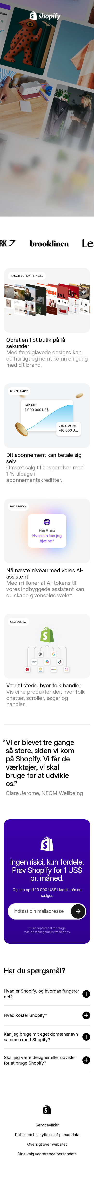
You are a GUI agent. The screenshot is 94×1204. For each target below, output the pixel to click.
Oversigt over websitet (47, 1144)
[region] (47, 415)
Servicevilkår (47, 1125)
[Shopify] (47, 15)
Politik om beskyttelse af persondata (47, 1134)
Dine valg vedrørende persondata (47, 1153)
